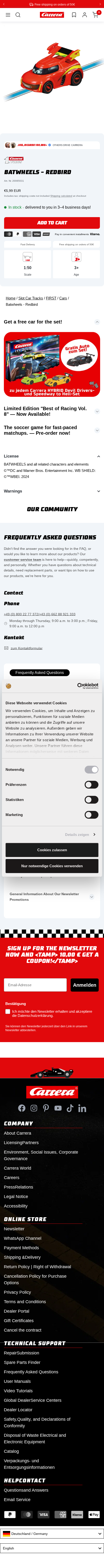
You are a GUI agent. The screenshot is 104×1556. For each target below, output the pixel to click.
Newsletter (14, 1228)
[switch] (91, 785)
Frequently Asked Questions (39, 672)
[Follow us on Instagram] (34, 1108)
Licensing (21, 1142)
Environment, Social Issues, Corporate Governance (41, 1155)
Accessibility (16, 1205)
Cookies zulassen (52, 850)
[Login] (85, 14)
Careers (11, 1177)
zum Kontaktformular (27, 648)
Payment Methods (21, 1247)
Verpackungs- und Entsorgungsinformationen (29, 1464)
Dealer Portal (16, 1311)
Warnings (13, 491)
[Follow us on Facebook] (22, 1108)
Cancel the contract (22, 1329)
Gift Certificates (19, 1320)
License (11, 456)
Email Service (17, 1499)
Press (18, 1186)
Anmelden (84, 984)
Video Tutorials (18, 1390)
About (17, 1133)
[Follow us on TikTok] (70, 1108)
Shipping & (22, 1257)
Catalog (11, 1451)
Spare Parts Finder (22, 1362)
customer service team (22, 559)
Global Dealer (32, 1400)
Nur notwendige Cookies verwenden (52, 866)
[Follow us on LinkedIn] (82, 1108)
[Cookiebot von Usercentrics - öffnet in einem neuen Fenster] (77, 686)
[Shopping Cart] (95, 14)
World (17, 1167)
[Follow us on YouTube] (58, 1108)
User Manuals (17, 1381)
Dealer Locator (18, 1409)
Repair (21, 1352)
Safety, (37, 1422)
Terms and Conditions (25, 1301)
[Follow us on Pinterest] (46, 1108)
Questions (26, 1490)
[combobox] (52, 1533)
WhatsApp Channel (22, 1238)
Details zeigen (77, 835)
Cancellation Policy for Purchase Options (35, 1279)
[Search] (18, 14)
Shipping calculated (61, 195)
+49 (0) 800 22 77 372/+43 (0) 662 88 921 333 (39, 614)
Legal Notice (16, 1196)
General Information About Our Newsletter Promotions (44, 896)
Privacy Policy (17, 1292)
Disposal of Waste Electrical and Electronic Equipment (35, 1438)
